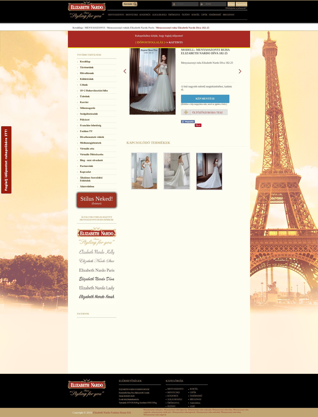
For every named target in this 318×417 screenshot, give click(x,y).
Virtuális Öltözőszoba (91, 154)
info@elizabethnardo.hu (131, 399)
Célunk (84, 84)
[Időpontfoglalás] (6, 193)
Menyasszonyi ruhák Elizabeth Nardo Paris (130, 27)
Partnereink (86, 166)
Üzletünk (85, 96)
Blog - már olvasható (91, 160)
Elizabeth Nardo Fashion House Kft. (112, 412)
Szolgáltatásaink (89, 113)
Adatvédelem (87, 186)
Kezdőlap (78, 27)
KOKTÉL (196, 15)
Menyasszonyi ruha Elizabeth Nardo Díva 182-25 (182, 27)
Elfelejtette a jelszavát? (236, 8)
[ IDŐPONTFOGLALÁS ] (150, 42)
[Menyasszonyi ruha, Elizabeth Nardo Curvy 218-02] (143, 172)
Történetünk (86, 67)
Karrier (84, 102)
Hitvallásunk (87, 73)
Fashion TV (86, 131)
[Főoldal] (87, 17)
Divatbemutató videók (92, 137)
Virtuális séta (87, 148)
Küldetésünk (86, 78)
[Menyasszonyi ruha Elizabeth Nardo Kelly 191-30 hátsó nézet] (175, 172)
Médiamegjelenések (90, 142)
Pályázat (84, 119)
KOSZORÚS (145, 15)
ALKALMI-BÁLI (159, 15)
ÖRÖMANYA (174, 15)
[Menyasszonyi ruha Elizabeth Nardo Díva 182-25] (153, 113)
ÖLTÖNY (186, 15)
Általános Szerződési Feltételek (91, 179)
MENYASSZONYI (116, 15)
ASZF (192, 406)
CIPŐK (204, 15)
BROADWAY (229, 15)
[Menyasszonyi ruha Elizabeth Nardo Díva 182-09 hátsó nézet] (207, 173)
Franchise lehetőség (90, 125)
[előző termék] (124, 72)
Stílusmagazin (87, 107)
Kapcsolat (85, 171)
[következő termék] (240, 72)
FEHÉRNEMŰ (215, 15)
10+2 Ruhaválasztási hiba (94, 90)
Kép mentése (205, 98)
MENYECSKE (132, 15)
